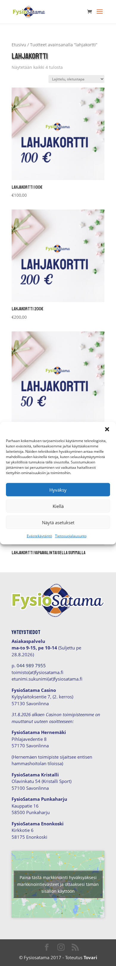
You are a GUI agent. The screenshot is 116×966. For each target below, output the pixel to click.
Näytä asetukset (58, 522)
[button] (107, 429)
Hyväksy (58, 489)
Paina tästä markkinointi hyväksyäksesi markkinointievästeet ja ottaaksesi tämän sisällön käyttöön (58, 884)
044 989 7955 (31, 665)
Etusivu (19, 44)
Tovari (90, 957)
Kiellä (58, 506)
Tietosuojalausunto (71, 535)
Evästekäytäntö (39, 535)
